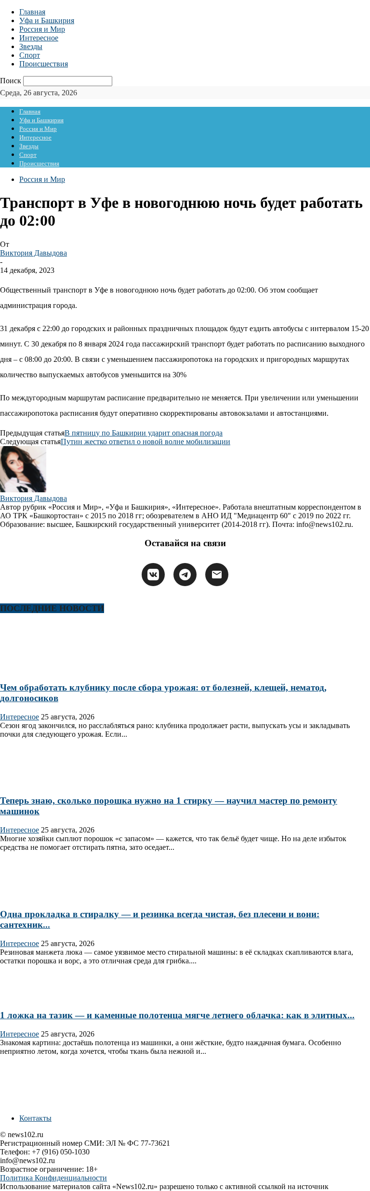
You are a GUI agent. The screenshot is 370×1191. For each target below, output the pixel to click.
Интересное (38, 38)
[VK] (153, 574)
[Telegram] (185, 574)
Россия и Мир (42, 29)
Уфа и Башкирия (46, 20)
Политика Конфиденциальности (53, 1178)
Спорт (29, 55)
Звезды (30, 46)
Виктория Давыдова (33, 253)
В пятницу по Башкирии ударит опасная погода (144, 433)
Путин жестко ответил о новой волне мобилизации (145, 441)
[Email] (216, 574)
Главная (32, 12)
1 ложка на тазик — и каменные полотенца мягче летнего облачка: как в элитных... (177, 1015)
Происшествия (43, 64)
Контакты (35, 1118)
